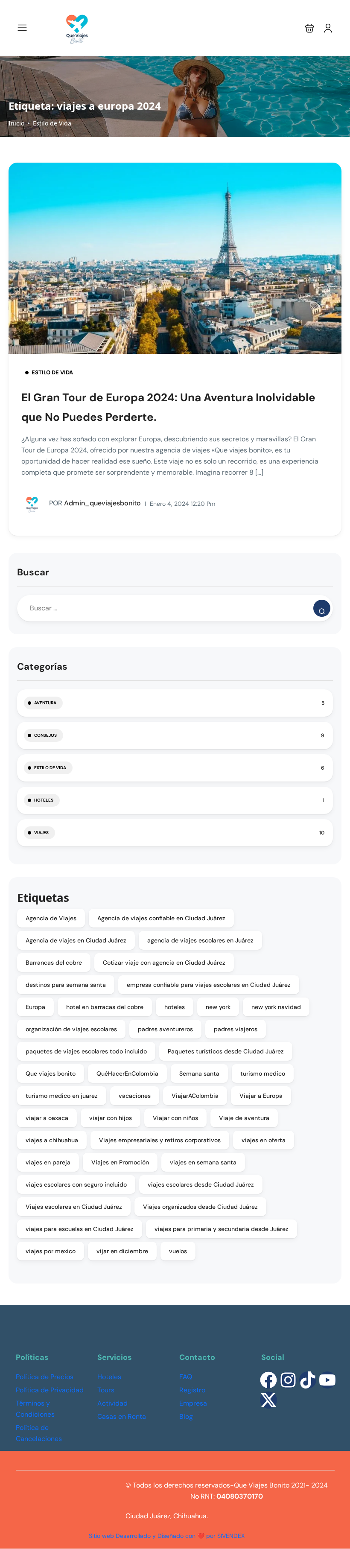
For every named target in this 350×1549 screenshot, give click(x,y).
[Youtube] (327, 1380)
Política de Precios (44, 1376)
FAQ (185, 1376)
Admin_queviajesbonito (95, 503)
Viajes (41, 832)
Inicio (16, 123)
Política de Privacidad (50, 1390)
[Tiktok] (307, 1380)
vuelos (178, 1251)
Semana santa (199, 1073)
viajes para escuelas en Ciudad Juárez (80, 1229)
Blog (186, 1416)
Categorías (42, 666)
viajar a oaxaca (47, 1118)
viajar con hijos (110, 1118)
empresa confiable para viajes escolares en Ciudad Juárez (209, 985)
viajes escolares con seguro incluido (76, 1184)
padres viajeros (235, 1029)
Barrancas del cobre (54, 962)
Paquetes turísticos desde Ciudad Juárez (226, 1051)
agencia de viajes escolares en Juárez (200, 940)
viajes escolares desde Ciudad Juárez (201, 1184)
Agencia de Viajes (51, 918)
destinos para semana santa (66, 985)
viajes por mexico (51, 1251)
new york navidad (276, 1007)
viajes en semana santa (203, 1162)
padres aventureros (165, 1029)
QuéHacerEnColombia (127, 1073)
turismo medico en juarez (62, 1096)
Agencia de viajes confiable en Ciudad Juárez (161, 918)
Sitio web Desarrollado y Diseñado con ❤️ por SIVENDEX (167, 1536)
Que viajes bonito (51, 1073)
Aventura (45, 703)
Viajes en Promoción (120, 1162)
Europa (35, 1007)
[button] (310, 28)
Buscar (33, 572)
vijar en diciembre (122, 1251)
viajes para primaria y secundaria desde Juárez (222, 1229)
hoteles (174, 1007)
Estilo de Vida (52, 123)
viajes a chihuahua (52, 1140)
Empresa (193, 1403)
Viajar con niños (175, 1118)
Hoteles (43, 800)
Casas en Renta (121, 1416)
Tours (105, 1390)
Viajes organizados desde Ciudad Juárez (200, 1207)
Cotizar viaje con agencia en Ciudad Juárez (164, 962)
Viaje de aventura (244, 1118)
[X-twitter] (268, 1400)
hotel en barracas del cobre (104, 1007)
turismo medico (262, 1073)
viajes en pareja (48, 1162)
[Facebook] (268, 1380)
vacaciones (135, 1096)
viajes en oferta (264, 1140)
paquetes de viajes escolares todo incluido (86, 1051)
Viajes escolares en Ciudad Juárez (74, 1207)
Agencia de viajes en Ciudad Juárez (76, 940)
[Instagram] (288, 1380)
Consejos (45, 735)
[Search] (321, 608)
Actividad (112, 1403)
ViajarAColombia (195, 1096)
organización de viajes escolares (71, 1029)
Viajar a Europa (261, 1096)
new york (218, 1007)
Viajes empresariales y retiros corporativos (160, 1140)
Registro (192, 1390)
